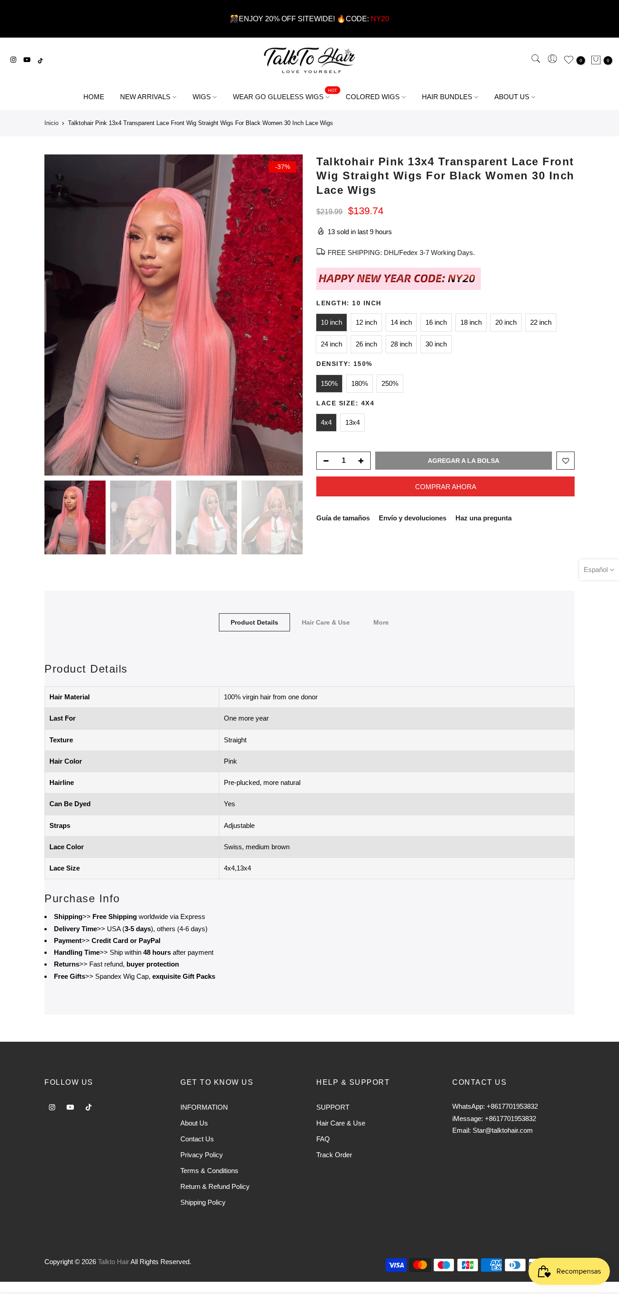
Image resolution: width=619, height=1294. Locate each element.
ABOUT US (511, 97)
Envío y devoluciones (412, 518)
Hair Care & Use (326, 622)
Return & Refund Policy (215, 1186)
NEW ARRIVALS (145, 97)
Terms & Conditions (209, 1170)
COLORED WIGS (373, 97)
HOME (93, 97)
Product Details (254, 622)
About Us (194, 1123)
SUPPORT (332, 1107)
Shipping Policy (203, 1202)
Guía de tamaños (343, 518)
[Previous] (60, 315)
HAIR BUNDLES (447, 97)
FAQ (323, 1139)
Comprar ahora (445, 487)
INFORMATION (204, 1107)
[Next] (286, 315)
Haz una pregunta (483, 518)
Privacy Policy (201, 1155)
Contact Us (197, 1139)
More (381, 622)
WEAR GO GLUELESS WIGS (285, 94)
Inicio (51, 123)
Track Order (334, 1155)
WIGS (202, 97)
